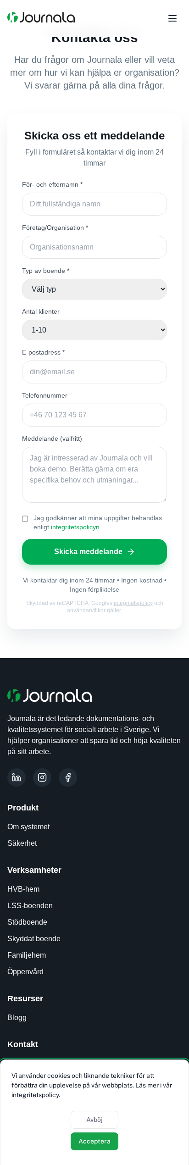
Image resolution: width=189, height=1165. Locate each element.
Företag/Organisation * (55, 227)
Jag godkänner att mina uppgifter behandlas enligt (97, 522)
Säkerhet (22, 843)
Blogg (17, 1017)
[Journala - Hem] (41, 18)
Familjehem (26, 955)
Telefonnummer (44, 395)
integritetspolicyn (75, 527)
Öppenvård (25, 972)
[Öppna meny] (172, 18)
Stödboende (27, 922)
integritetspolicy (133, 603)
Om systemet (28, 827)
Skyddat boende (34, 939)
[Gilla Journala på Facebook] (68, 777)
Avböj (94, 1119)
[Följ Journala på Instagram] (42, 777)
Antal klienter (41, 311)
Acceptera (94, 1141)
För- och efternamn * (52, 184)
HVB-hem (23, 889)
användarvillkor (86, 610)
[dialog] (94, 1112)
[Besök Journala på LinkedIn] (16, 777)
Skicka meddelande (88, 551)
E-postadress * (43, 352)
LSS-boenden (30, 906)
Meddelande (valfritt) (52, 438)
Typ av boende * (45, 270)
